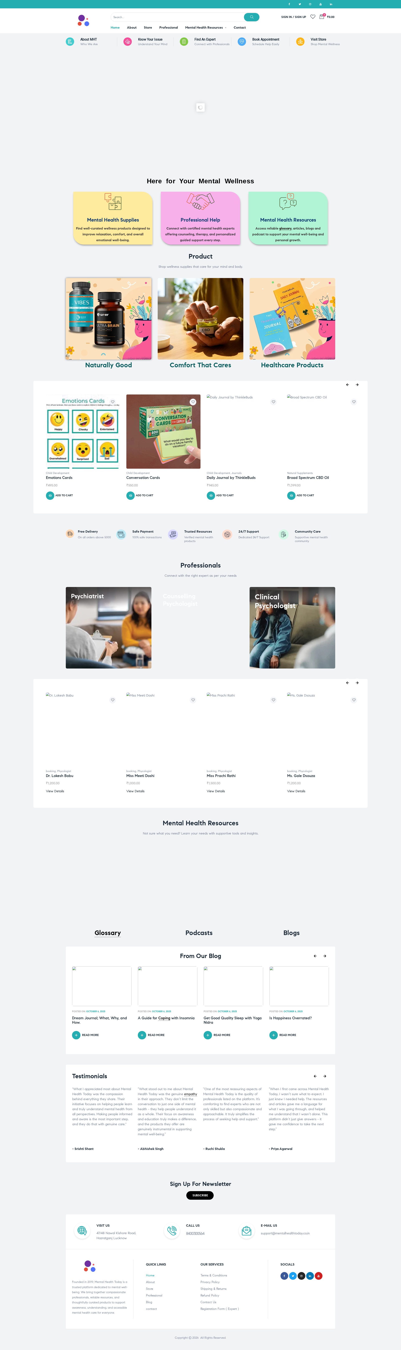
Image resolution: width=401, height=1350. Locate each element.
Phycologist (64, 771)
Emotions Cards (59, 477)
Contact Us (208, 1302)
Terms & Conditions (213, 1275)
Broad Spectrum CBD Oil (308, 477)
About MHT (88, 39)
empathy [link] (125, 1094)
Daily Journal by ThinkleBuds (231, 477)
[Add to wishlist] (112, 402)
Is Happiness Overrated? (290, 1018)
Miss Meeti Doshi (140, 775)
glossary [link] (285, 228)
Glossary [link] (108, 933)
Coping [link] (164, 1018)
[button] (200, 1195)
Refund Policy (209, 1295)
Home (150, 1275)
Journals (236, 473)
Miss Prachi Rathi (221, 775)
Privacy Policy (210, 1282)
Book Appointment (265, 39)
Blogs (291, 933)
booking (51, 771)
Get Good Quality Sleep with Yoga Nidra (233, 1020)
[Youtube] (320, 4)
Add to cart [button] (64, 495)
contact (151, 1309)
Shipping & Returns (213, 1289)
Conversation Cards (143, 477)
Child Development (57, 473)
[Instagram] (310, 4)
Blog (149, 1302)
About (150, 1282)
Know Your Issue (150, 39)
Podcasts (199, 933)
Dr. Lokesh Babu (59, 775)
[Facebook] (289, 4)
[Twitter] (300, 4)
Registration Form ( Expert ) (219, 1309)
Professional (154, 1295)
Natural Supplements (300, 473)
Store (149, 1289)
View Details (55, 791)
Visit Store (318, 39)
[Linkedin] (331, 4)
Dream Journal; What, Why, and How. (99, 1020)
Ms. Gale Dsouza (301, 775)
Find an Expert (205, 39)
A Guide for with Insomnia (166, 1018)
